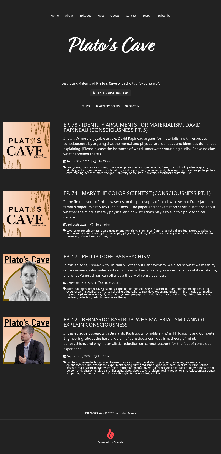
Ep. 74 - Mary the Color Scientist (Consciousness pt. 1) (137, 193)
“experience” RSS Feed (112, 93)
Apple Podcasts (109, 106)
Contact (131, 15)
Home (55, 15)
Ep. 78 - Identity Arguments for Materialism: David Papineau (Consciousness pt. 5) (132, 127)
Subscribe (164, 15)
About (69, 15)
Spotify (134, 106)
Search (147, 15)
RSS (88, 106)
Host (101, 15)
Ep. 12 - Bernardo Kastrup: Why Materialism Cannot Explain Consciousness (134, 322)
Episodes (85, 15)
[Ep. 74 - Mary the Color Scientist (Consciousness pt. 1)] (26, 214)
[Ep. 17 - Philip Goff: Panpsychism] (26, 277)
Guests (114, 15)
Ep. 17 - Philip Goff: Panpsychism (107, 256)
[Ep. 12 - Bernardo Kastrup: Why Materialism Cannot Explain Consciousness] (26, 340)
